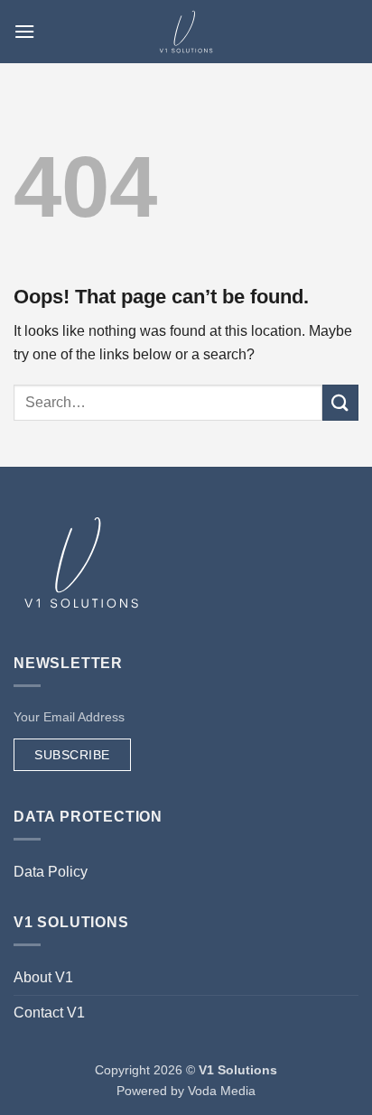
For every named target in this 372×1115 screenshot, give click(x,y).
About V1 (43, 977)
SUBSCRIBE (72, 755)
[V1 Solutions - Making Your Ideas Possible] (186, 31)
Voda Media (222, 1090)
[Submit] (340, 402)
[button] (24, 31)
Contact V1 (49, 1012)
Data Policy (51, 871)
